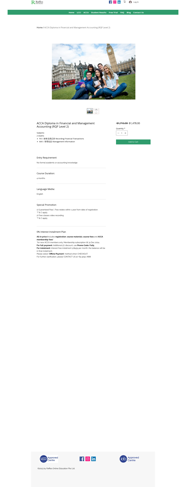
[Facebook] (110, 2)
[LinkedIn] (119, 2)
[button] (124, 2)
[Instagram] (114, 2)
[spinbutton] (122, 133)
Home (40, 27)
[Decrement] (118, 133)
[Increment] (125, 133)
